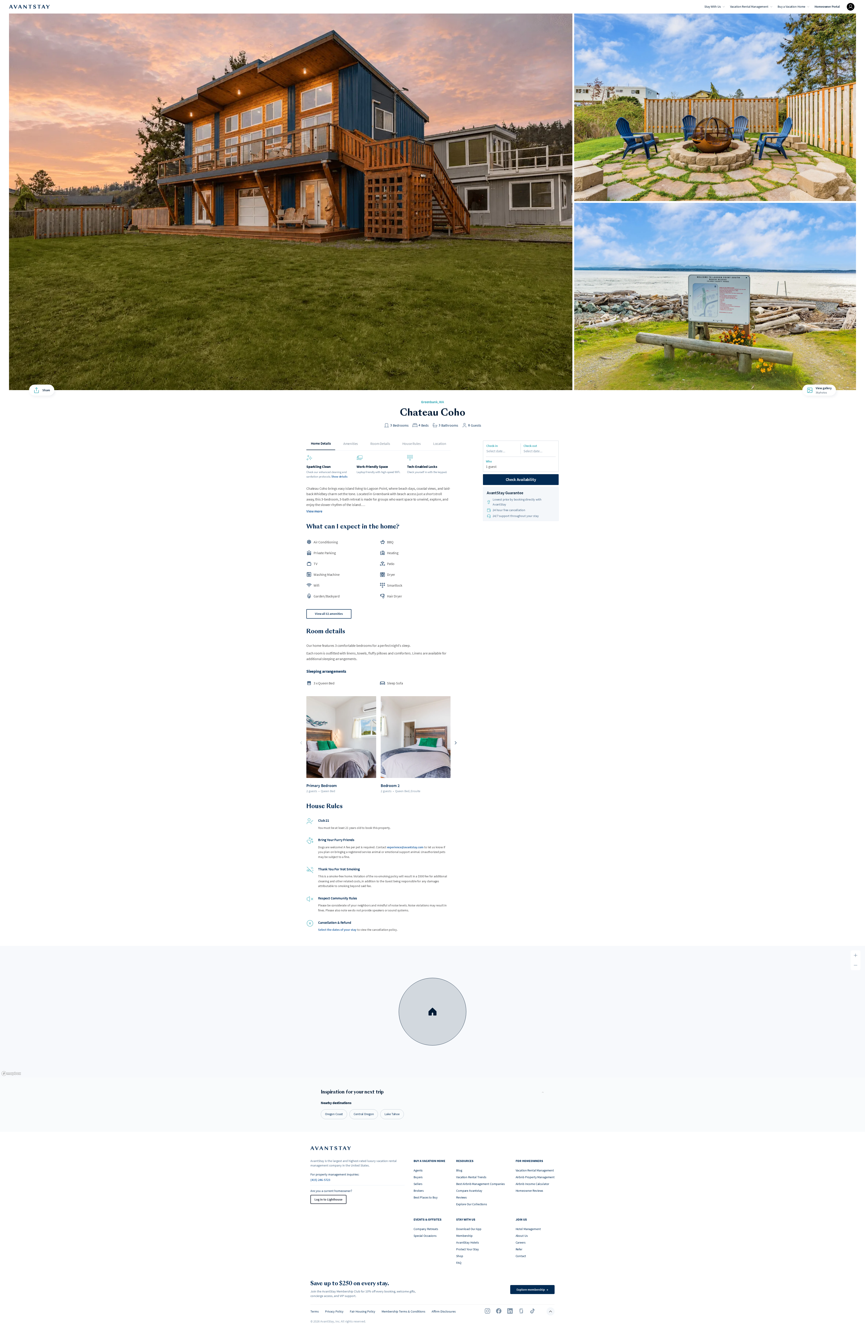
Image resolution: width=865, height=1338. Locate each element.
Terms (314, 1311)
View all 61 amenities (329, 614)
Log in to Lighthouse (328, 1199)
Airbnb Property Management (535, 1177)
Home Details (321, 443)
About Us (522, 1236)
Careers (521, 1242)
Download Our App (468, 1229)
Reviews (461, 1197)
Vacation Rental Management (749, 7)
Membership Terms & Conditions (403, 1311)
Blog (459, 1170)
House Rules (411, 443)
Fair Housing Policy (362, 1311)
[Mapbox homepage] (11, 1073)
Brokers (419, 1191)
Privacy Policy (334, 1311)
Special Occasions (425, 1236)
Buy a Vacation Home (791, 7)
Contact (521, 1256)
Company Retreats (426, 1229)
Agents (418, 1170)
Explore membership (532, 1290)
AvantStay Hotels (467, 1242)
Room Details (380, 443)
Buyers (418, 1177)
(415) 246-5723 (320, 1180)
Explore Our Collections (471, 1204)
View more (314, 511)
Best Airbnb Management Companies (480, 1184)
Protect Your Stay (467, 1249)
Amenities (350, 443)
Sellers (418, 1184)
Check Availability (521, 479)
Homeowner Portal (827, 7)
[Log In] (850, 6)
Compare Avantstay (469, 1191)
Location (439, 443)
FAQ (458, 1263)
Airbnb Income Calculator (532, 1184)
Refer (519, 1249)
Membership (464, 1236)
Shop (459, 1256)
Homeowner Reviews (529, 1191)
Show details (339, 476)
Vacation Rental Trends (471, 1177)
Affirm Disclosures (444, 1311)
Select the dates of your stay (337, 930)
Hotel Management (528, 1229)
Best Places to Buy (425, 1197)
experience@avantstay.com (405, 847)
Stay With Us (712, 7)
